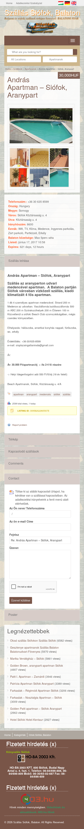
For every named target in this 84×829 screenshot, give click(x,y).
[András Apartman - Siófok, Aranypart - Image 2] (39, 157)
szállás (66, 394)
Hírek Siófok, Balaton (40, 734)
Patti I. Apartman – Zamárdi (27, 676)
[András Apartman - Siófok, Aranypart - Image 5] (39, 177)
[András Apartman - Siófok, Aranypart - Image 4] (19, 177)
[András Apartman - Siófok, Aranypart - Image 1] (19, 157)
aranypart (32, 394)
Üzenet (14, 548)
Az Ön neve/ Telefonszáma (27, 508)
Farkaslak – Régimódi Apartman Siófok (34, 690)
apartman (18, 394)
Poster (12, 614)
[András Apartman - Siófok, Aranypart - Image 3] (59, 157)
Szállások (17, 68)
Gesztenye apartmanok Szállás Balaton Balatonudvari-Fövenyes (34, 649)
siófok (57, 394)
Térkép (13, 439)
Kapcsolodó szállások (23, 451)
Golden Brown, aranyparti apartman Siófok (36, 665)
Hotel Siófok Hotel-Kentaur (26, 720)
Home (9, 3)
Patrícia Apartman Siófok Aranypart (32, 683)
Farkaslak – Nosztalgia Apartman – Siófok (36, 697)
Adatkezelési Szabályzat (29, 3)
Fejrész (14, 535)
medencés (45, 394)
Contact (13, 478)
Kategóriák (20, 734)
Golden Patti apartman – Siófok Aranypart (36, 708)
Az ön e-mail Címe (21, 521)
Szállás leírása (18, 260)
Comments (15, 463)
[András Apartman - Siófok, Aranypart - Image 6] (59, 177)
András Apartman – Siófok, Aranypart (37, 87)
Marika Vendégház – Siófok (27, 658)
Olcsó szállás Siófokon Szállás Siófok (33, 640)
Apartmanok (30, 68)
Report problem (19, 424)
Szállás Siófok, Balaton (42, 12)
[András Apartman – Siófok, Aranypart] (41, 126)
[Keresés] (75, 52)
